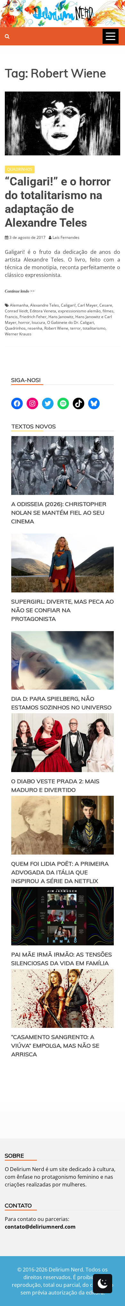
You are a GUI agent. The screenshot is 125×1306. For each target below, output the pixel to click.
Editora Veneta (43, 311)
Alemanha (19, 305)
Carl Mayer (87, 305)
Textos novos (33, 426)
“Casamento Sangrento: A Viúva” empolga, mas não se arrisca (55, 1045)
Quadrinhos (15, 328)
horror (24, 322)
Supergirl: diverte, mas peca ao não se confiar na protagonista (62, 610)
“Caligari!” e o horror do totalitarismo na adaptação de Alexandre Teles (58, 202)
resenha (35, 328)
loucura (38, 322)
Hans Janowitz (60, 316)
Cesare (105, 305)
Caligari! (68, 305)
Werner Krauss (18, 334)
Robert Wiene (56, 328)
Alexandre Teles (44, 305)
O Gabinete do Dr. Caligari (70, 322)
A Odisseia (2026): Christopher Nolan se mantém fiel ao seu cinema (58, 512)
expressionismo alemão (79, 311)
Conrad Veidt (16, 311)
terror (75, 328)
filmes (108, 311)
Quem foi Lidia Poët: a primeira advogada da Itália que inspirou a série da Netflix (60, 872)
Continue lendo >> (20, 291)
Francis (11, 316)
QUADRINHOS (19, 169)
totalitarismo (94, 328)
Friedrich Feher (33, 316)
